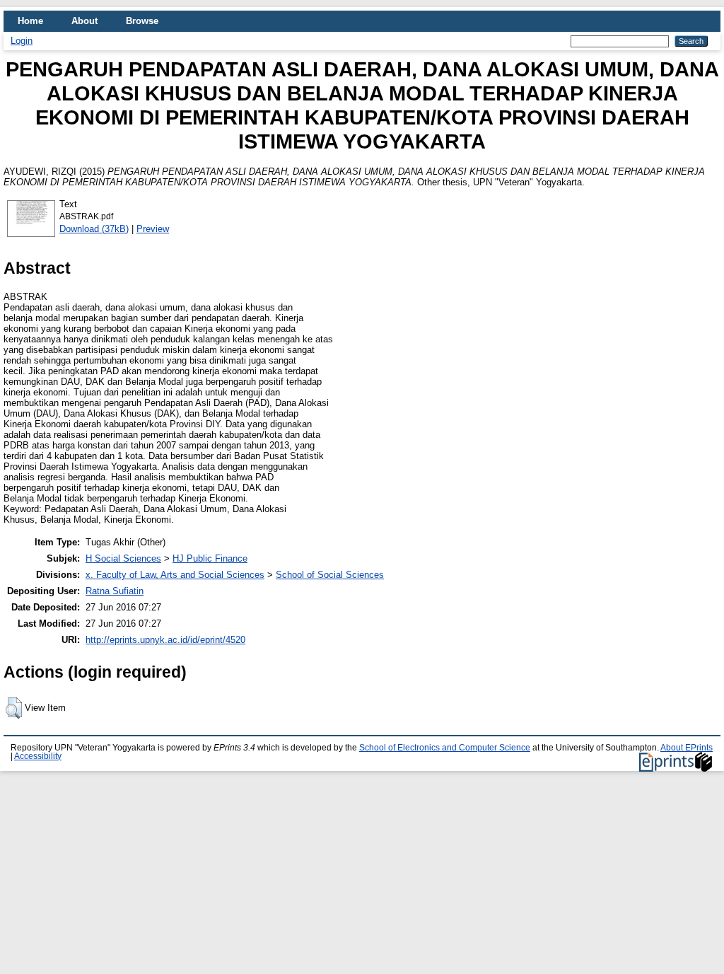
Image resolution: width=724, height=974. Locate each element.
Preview (152, 229)
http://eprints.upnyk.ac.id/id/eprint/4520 (165, 639)
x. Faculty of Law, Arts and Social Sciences (175, 574)
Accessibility (38, 756)
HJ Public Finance (210, 558)
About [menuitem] (84, 21)
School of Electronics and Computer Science (444, 747)
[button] (14, 708)
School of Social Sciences (330, 574)
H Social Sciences (123, 558)
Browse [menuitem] (142, 21)
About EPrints (686, 747)
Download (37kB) (94, 229)
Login (22, 40)
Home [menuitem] (30, 21)
